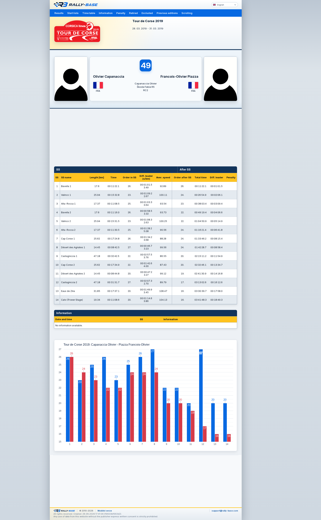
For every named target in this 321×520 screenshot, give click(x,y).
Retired (133, 13)
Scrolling (186, 13)
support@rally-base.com (225, 510)
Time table (88, 13)
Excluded (147, 13)
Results (59, 13)
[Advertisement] (257, 57)
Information (106, 13)
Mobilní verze (105, 510)
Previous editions (167, 13)
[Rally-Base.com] (77, 5)
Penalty (120, 13)
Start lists (73, 13)
